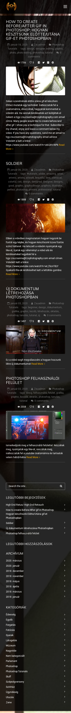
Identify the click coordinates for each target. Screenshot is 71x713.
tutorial (49, 52)
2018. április (12, 586)
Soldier (14, 163)
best (48, 177)
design (30, 48)
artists (21, 177)
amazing (51, 173)
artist (60, 173)
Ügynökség (12, 692)
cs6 (20, 181)
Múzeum (11, 645)
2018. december (15, 571)
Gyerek (9, 635)
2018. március (14, 591)
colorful (12, 181)
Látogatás (11, 640)
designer (40, 48)
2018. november (14, 576)
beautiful (40, 177)
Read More (12, 274)
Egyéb (9, 619)
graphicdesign (32, 185)
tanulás (24, 315)
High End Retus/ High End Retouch (25, 504)
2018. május (13, 581)
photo (13, 52)
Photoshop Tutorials (17, 671)
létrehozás (43, 311)
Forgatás (11, 625)
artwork (30, 177)
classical (57, 177)
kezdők (24, 396)
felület (51, 392)
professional (45, 189)
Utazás (10, 697)
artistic (12, 177)
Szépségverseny (15, 681)
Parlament (11, 661)
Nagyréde (11, 650)
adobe (41, 173)
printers (33, 189)
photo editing (24, 52)
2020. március (14, 560)
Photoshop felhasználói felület (32, 380)
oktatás (54, 311)
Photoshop (12, 666)
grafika (15, 311)
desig (29, 392)
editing (50, 48)
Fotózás (10, 630)
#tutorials (32, 173)
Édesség (11, 614)
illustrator (57, 185)
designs (58, 181)
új (39, 315)
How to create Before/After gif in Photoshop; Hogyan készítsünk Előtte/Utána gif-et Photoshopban (33, 30)
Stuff (8, 676)
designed (37, 181)
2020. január (13, 565)
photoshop (38, 52)
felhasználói (40, 392)
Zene (9, 702)
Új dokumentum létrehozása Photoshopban (22, 292)
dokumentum (54, 307)
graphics (46, 185)
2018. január (13, 596)
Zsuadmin (39, 44)
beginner (32, 307)
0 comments (36, 193)
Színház (10, 687)
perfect (11, 189)
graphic (59, 48)
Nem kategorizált (15, 656)
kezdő (33, 311)
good (11, 185)
